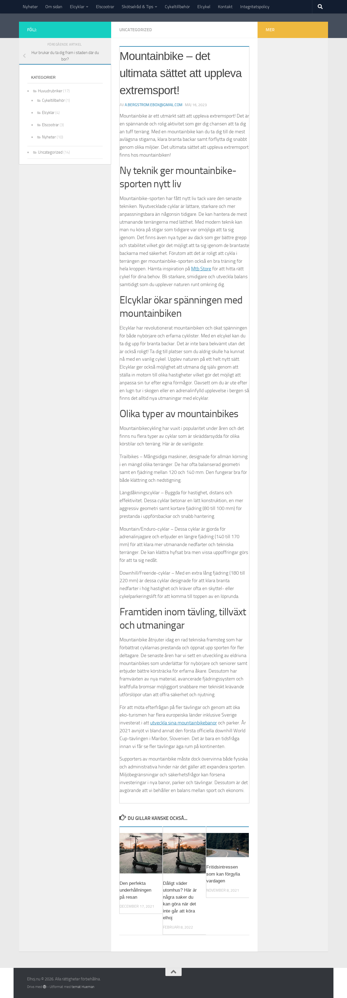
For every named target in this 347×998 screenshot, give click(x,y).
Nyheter (30, 6)
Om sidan (53, 6)
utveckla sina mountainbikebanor (183, 723)
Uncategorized (135, 29)
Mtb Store (201, 269)
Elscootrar (105, 6)
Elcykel (203, 6)
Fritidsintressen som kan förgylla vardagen (223, 873)
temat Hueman (83, 987)
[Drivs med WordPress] (44, 987)
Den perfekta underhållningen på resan (135, 890)
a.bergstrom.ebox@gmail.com (153, 105)
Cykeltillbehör (177, 6)
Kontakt (225, 6)
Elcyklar (77, 6)
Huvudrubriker (50, 90)
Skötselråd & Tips (137, 6)
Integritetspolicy (254, 6)
